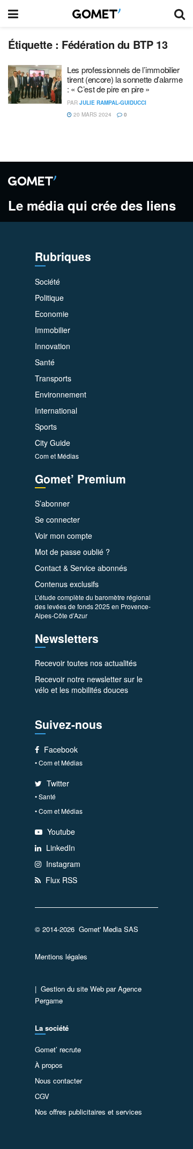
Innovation (52, 346)
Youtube (60, 831)
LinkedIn (59, 847)
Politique (49, 297)
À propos (49, 1065)
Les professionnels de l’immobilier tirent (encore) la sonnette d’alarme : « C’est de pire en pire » (124, 79)
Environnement (60, 394)
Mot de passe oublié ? (72, 551)
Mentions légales (61, 956)
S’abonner (52, 503)
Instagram (62, 863)
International (56, 410)
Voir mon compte (63, 535)
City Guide (52, 442)
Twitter (56, 783)
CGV (42, 1096)
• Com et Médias (59, 762)
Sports (46, 426)
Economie (52, 313)
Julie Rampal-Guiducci (112, 102)
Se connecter (57, 519)
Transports (53, 378)
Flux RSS (60, 880)
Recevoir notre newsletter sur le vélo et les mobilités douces (89, 684)
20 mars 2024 (92, 114)
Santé (45, 362)
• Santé (45, 796)
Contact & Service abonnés (81, 567)
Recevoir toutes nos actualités (86, 662)
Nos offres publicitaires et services (88, 1112)
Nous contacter (58, 1080)
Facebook (60, 749)
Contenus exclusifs (67, 584)
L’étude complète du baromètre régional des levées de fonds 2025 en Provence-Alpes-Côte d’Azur (93, 606)
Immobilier (52, 329)
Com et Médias (57, 455)
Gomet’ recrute (58, 1049)
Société (47, 281)
